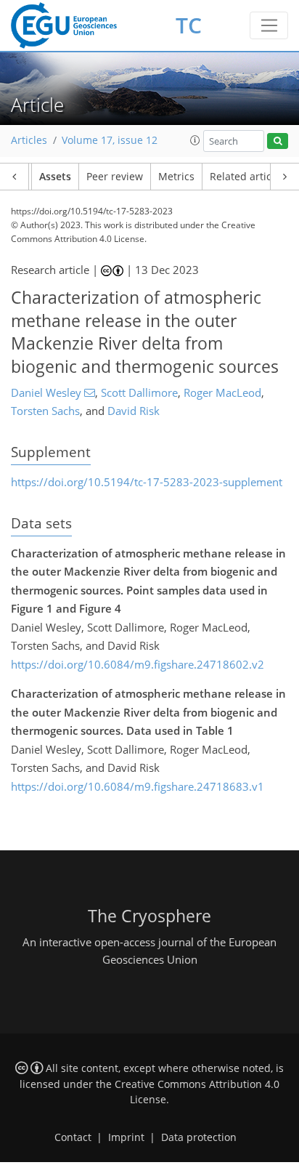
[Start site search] (277, 141)
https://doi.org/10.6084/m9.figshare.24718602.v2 (137, 664)
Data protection (199, 1137)
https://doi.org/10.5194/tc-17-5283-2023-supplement (146, 482)
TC (189, 25)
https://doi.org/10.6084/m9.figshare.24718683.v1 (137, 786)
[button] (195, 140)
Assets (55, 176)
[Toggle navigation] (269, 25)
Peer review (114, 176)
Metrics (176, 176)
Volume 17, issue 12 (109, 140)
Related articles (247, 176)
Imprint (126, 1137)
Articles (29, 140)
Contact (72, 1137)
